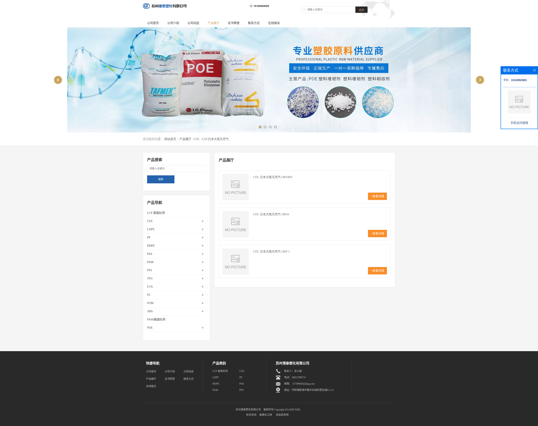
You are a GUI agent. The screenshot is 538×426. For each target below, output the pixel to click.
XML (298, 409)
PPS (149, 270)
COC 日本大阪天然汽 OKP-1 (271, 251)
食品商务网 (282, 414)
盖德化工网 (265, 414)
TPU (150, 278)
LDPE (151, 229)
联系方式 (254, 23)
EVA (150, 286)
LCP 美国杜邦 (156, 212)
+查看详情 (377, 196)
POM (150, 303)
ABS (150, 311)
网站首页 (170, 139)
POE (150, 327)
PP (148, 237)
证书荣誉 (234, 23)
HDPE (151, 245)
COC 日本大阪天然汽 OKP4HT (273, 177)
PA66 (150, 262)
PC (149, 294)
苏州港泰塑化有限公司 (248, 409)
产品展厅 (213, 23)
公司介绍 (173, 23)
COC (197, 139)
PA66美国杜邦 (156, 319)
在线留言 (274, 23)
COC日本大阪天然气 (215, 139)
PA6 (149, 253)
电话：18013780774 (295, 377)
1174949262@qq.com (303, 383)
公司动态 (193, 23)
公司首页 (153, 23)
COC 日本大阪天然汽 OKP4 (271, 214)
